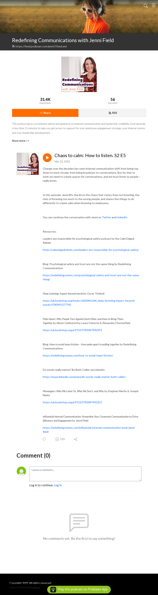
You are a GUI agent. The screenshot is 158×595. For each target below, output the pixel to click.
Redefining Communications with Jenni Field (63, 40)
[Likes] (44, 439)
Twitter (106, 217)
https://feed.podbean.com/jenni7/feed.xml (41, 46)
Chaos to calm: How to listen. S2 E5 (90, 155)
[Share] (76, 439)
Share (47, 112)
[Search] (145, 5)
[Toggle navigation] (153, 5)
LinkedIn (122, 217)
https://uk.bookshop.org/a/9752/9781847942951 (72, 330)
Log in (58, 485)
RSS (114, 112)
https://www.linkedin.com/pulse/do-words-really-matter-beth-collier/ (84, 376)
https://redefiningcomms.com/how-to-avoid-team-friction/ (78, 355)
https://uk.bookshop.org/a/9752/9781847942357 (72, 402)
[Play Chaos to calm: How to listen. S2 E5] (47, 157)
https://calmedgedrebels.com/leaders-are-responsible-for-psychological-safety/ (91, 249)
